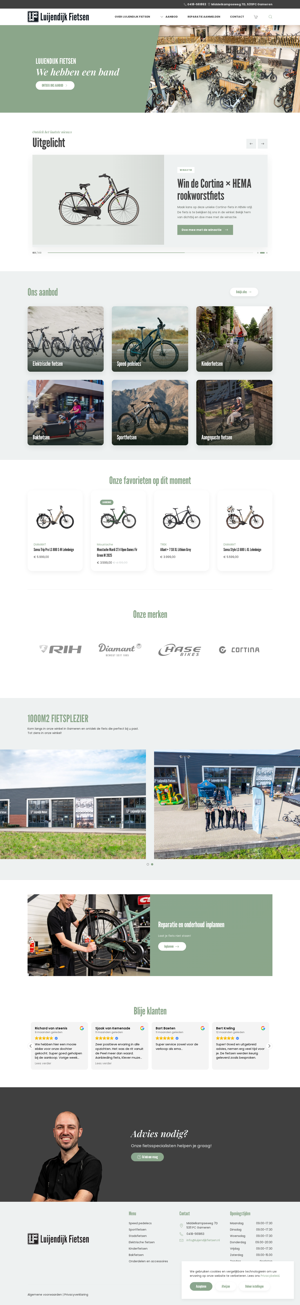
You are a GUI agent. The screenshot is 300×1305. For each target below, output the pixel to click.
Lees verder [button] (43, 1063)
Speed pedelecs (140, 1223)
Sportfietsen (137, 1230)
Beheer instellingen (254, 1286)
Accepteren (201, 1286)
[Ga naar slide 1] (259, 253)
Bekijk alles (241, 292)
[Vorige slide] (251, 144)
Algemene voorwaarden (45, 1295)
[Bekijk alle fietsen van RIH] (239, 650)
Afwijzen (226, 1286)
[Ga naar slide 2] (264, 253)
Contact (237, 17)
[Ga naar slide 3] (267, 253)
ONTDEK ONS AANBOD (52, 85)
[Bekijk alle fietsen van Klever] (180, 650)
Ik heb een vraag (150, 1157)
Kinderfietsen (138, 1249)
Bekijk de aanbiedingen (200, 232)
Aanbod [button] (172, 17)
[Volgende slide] (263, 144)
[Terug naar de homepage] (58, 17)
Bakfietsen (136, 1255)
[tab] (148, 864)
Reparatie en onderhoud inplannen (191, 924)
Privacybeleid (270, 1276)
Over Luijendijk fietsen (132, 17)
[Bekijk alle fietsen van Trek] (60, 650)
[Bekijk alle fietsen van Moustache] (120, 650)
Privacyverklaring (76, 1295)
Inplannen (169, 946)
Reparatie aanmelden (204, 17)
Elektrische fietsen (142, 1242)
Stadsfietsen (138, 1236)
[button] (270, 17)
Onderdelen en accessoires (148, 1261)
